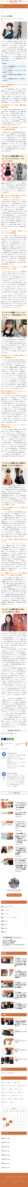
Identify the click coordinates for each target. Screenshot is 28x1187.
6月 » (7, 1126)
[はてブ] (7, 739)
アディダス (5, 1085)
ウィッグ (6, 910)
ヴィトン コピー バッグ (8, 943)
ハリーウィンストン (17, 1095)
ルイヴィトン (22, 1085)
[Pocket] (10, 739)
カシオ (11, 1098)
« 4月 (4, 1126)
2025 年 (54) (6, 1142)
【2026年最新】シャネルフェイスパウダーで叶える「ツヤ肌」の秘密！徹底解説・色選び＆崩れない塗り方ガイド (21, 995)
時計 (5, 921)
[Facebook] (2, 739)
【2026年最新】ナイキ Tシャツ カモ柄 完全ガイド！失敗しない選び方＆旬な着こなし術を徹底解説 (21, 1006)
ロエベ (12, 1089)
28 (7, 1124)
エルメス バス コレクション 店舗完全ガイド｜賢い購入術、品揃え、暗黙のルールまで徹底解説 (21, 850)
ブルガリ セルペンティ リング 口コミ (21, 1041)
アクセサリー (10, 821)
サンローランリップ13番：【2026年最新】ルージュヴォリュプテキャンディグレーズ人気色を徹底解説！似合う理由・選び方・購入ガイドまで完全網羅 (21, 864)
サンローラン (5, 1102)
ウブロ (22, 1098)
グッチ (13, 1102)
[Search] (27, 6)
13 (4, 1119)
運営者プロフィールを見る (14, 895)
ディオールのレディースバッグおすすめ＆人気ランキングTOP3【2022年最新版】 (21, 805)
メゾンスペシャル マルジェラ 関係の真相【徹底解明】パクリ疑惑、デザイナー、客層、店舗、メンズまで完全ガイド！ (20, 1023)
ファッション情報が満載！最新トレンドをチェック (14, 2)
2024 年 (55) (6, 1146)
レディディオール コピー (9, 294)
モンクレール (19, 1089)
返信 (16, 753)
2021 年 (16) (6, 1159)
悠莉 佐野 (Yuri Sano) (12, 18)
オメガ (17, 1098)
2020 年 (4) (6, 1163)
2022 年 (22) (6, 1155)
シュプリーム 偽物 (7, 940)
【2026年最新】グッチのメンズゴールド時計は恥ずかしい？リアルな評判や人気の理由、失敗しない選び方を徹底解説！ (21, 974)
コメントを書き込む (14, 793)
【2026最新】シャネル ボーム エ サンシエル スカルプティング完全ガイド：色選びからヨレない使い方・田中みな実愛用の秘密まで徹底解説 (21, 962)
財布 (5, 928)
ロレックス (5, 1089)
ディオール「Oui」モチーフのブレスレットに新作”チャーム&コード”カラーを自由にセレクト (21, 825)
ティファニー (13, 1092)
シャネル (17, 1082)
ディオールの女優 (6, 733)
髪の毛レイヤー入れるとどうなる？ (20, 1051)
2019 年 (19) (6, 1167)
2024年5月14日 (11, 773)
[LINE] (13, 739)
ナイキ (4, 1082)
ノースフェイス (14, 1085)
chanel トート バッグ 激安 (9, 941)
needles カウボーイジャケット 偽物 (21, 1060)
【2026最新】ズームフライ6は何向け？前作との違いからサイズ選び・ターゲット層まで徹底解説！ (21, 985)
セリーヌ (21, 1092)
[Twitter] (5, 739)
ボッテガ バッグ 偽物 (8, 942)
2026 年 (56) (6, 1138)
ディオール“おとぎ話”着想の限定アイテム (20, 813)
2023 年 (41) (6, 1151)
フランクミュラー (6, 1095)
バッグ (11, 802)
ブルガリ (5, 1098)
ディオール (14, 733)
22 (10, 1121)
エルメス (10, 1082)
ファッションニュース (9, 917)
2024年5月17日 (11, 753)
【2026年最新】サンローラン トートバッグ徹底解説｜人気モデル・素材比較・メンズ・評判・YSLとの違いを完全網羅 (21, 838)
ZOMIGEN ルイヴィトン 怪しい (20, 1032)
